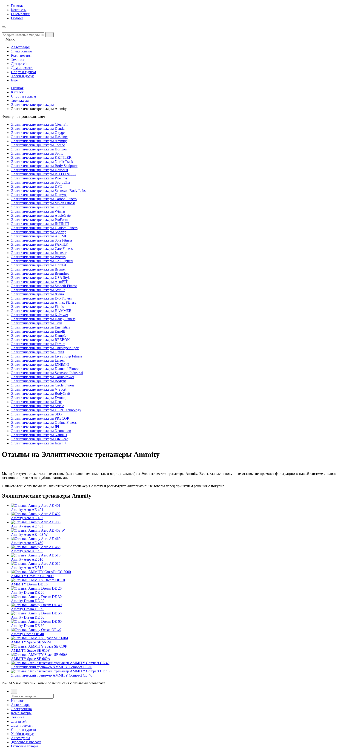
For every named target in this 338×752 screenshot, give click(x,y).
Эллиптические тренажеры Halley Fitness (43, 319)
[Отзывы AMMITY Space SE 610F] (39, 646)
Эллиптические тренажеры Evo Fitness (41, 298)
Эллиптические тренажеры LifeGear (39, 439)
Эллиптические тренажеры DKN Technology (46, 410)
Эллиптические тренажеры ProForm (39, 220)
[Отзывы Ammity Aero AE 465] (35, 547)
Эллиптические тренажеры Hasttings (39, 137)
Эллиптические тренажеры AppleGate (41, 215)
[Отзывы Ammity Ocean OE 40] (36, 630)
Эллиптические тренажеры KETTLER (41, 157)
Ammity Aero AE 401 (27, 510)
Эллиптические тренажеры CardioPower (42, 377)
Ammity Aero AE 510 (27, 559)
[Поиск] (14, 691)
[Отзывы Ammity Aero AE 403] (35, 522)
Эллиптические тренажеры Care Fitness (42, 249)
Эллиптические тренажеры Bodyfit (38, 381)
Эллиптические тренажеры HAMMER (41, 311)
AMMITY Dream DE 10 (29, 584)
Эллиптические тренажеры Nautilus (39, 435)
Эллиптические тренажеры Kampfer (39, 335)
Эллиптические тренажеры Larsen (38, 360)
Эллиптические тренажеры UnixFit (38, 265)
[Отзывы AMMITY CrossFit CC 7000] (41, 572)
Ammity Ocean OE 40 (27, 634)
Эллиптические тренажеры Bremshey (40, 273)
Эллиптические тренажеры (32, 105)
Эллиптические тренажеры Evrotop (38, 398)
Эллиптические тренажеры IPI (35, 427)
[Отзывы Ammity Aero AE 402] (35, 514)
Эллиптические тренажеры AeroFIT (39, 282)
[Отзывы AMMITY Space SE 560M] (39, 638)
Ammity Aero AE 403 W (29, 534)
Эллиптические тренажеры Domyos (39, 195)
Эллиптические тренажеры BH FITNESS (43, 174)
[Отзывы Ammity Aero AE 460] (35, 539)
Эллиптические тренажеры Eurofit (38, 331)
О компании (20, 14)
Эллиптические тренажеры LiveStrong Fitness (46, 356)
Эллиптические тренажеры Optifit (37, 352)
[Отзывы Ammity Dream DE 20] (36, 588)
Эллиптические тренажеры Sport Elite (40, 182)
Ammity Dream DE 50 (27, 617)
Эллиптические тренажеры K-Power (39, 315)
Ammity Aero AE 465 (27, 551)
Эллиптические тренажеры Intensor (38, 253)
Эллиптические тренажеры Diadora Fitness (44, 228)
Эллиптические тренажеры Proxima (39, 178)
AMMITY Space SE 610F (30, 650)
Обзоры (17, 18)
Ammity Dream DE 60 (27, 626)
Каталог (17, 92)
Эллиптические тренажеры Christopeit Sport (45, 348)
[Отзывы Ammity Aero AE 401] (35, 505)
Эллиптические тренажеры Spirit (37, 153)
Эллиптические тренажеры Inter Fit (38, 443)
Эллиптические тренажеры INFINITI (40, 224)
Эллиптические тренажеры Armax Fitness (43, 302)
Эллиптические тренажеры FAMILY (39, 244)
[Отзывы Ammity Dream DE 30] (36, 597)
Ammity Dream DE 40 (27, 609)
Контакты (18, 10)
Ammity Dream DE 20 (27, 592)
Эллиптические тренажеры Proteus (38, 257)
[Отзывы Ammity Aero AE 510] (35, 555)
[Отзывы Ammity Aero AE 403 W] (38, 530)
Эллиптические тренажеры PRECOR (40, 418)
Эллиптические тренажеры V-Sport (38, 389)
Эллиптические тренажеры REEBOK (40, 340)
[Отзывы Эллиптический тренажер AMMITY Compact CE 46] (60, 671)
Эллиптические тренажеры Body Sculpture (44, 166)
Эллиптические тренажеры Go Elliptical (42, 261)
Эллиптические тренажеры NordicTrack (42, 162)
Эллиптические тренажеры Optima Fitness (44, 422)
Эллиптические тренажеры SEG (36, 414)
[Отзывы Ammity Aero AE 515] (35, 563)
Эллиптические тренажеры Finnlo (37, 306)
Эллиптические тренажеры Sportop (38, 232)
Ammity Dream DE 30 (27, 601)
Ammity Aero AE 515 (27, 568)
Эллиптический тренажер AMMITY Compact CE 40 (51, 667)
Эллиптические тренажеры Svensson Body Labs (48, 191)
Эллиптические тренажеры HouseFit (39, 170)
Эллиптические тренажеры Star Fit (38, 290)
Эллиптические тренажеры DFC (36, 186)
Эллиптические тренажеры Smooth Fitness (44, 286)
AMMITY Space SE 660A (30, 659)
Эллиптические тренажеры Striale (37, 406)
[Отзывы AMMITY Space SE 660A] (39, 655)
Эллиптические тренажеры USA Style (40, 277)
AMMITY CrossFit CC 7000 (32, 576)
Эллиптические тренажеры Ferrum (38, 344)
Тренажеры (20, 100)
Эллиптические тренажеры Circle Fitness (42, 385)
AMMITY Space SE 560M (31, 642)
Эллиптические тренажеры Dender (38, 128)
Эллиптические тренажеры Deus (36, 402)
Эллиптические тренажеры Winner (38, 211)
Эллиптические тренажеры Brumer (38, 269)
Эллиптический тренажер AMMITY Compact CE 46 (51, 675)
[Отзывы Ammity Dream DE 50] (36, 613)
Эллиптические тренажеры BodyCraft (40, 393)
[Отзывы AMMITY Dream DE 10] (38, 580)
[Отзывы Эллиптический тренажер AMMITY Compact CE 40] (60, 663)
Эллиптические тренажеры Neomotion (41, 431)
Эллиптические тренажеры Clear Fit (39, 124)
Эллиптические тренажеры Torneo (38, 145)
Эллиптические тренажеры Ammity (39, 141)
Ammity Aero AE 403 (27, 526)
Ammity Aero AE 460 (27, 543)
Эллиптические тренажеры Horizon (39, 149)
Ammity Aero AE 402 (27, 518)
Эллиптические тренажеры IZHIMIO (40, 364)
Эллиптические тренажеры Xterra (37, 294)
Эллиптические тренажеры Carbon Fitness (44, 199)
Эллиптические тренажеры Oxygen (38, 133)
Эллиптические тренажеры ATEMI (38, 236)
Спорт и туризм (23, 96)
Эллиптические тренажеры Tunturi (38, 207)
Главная (17, 6)
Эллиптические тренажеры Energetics (40, 327)
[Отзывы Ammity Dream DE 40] (36, 605)
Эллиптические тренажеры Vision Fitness (43, 203)
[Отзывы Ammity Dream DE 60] (36, 621)
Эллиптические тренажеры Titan (36, 323)
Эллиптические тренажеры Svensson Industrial (47, 373)
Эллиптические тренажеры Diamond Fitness (45, 369)
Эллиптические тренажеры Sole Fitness (41, 240)
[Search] (49, 34)
